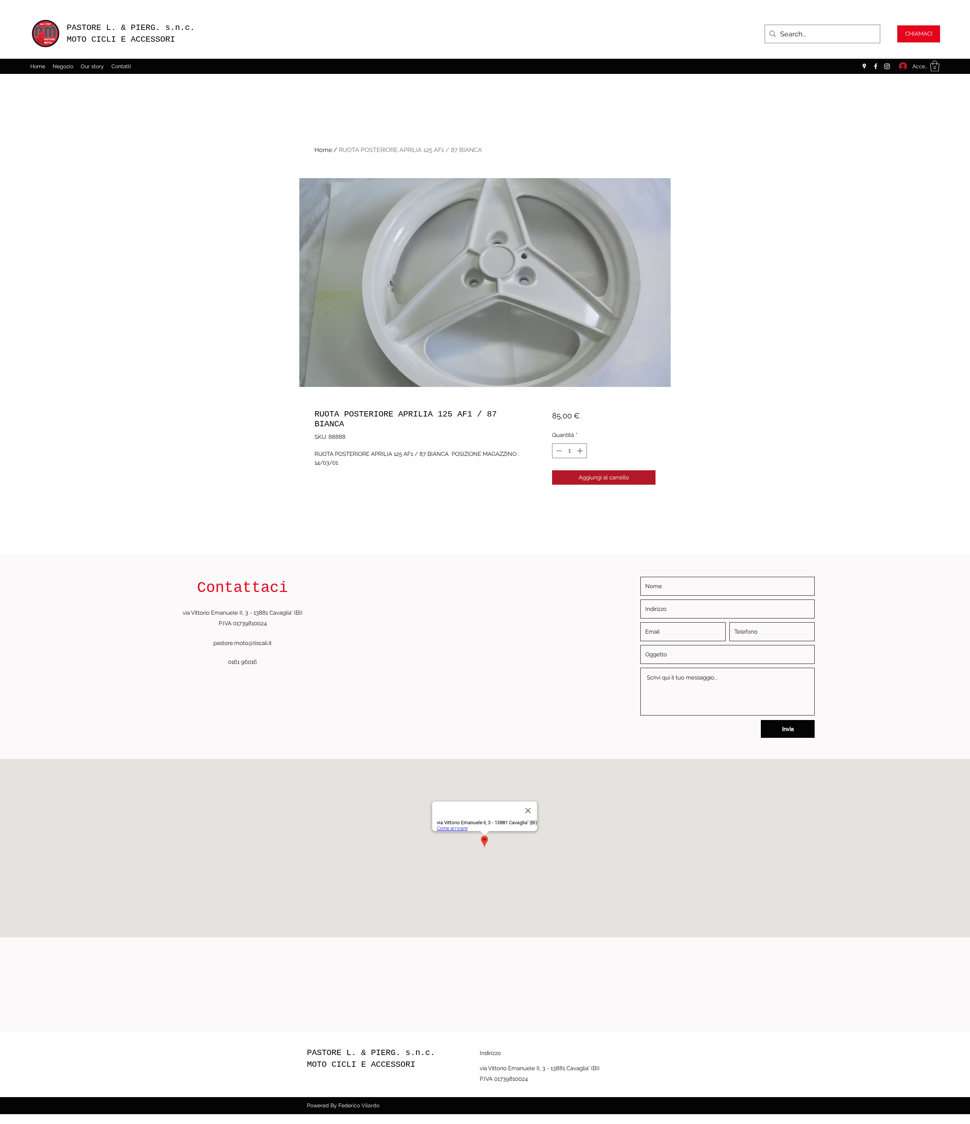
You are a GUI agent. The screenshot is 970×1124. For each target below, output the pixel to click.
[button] (934, 66)
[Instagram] (887, 66)
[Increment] (581, 451)
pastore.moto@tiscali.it (242, 643)
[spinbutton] (569, 451)
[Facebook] (875, 66)
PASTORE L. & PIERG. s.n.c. (133, 28)
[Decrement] (558, 451)
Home (323, 149)
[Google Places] (864, 66)
